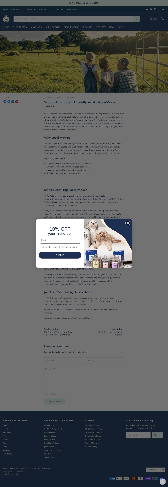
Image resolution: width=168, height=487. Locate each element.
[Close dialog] (128, 223)
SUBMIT (60, 255)
